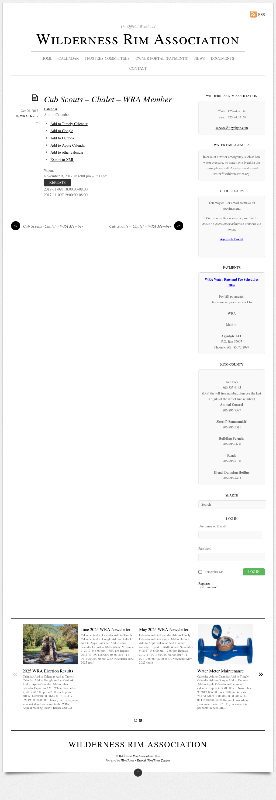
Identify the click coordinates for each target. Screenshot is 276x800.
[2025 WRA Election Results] (50, 662)
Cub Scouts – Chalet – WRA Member (108, 99)
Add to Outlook (62, 137)
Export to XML (62, 159)
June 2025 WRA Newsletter (106, 629)
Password (204, 548)
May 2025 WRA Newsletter (164, 629)
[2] (140, 720)
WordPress (127, 760)
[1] (135, 720)
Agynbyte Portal (231, 239)
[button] (56, 114)
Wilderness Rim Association (138, 38)
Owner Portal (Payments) (162, 58)
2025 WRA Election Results (48, 671)
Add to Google (61, 130)
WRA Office (29, 116)
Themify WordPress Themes (153, 760)
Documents (222, 58)
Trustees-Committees (107, 58)
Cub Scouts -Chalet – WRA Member (48, 226)
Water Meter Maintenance (220, 671)
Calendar (68, 58)
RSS (261, 14)
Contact (138, 68)
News (199, 58)
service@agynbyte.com (232, 127)
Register (204, 584)
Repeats (57, 182)
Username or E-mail (212, 526)
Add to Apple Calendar (68, 145)
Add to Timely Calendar (69, 123)
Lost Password (208, 587)
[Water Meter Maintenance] (225, 662)
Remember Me (214, 572)
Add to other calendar (67, 152)
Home (47, 58)
